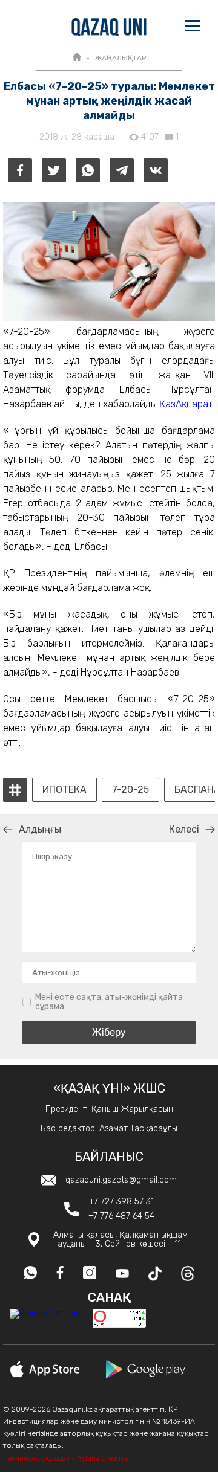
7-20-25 (130, 789)
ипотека (64, 789)
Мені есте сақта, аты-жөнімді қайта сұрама (109, 1002)
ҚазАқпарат (186, 404)
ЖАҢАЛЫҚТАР (120, 58)
